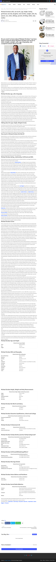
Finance (28, 4)
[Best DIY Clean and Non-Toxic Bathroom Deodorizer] (42, 28)
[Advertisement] (19, 30)
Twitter (13, 523)
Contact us (47, 560)
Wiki (4, 8)
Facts (38, 4)
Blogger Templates (8, 560)
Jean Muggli (22, 185)
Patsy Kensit (21, 501)
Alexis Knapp (15, 501)
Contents (2, 91)
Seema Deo (26, 501)
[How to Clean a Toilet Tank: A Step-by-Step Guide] (42, 35)
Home (10, 4)
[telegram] (55, 1)
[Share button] (22, 523)
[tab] (9, 4)
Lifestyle (19, 4)
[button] (55, 4)
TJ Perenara (7, 503)
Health (14, 4)
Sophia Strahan (31, 191)
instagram (52, 46)
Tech (24, 4)
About (44, 560)
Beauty (33, 4)
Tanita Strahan (13, 172)
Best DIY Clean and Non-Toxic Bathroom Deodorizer (50, 28)
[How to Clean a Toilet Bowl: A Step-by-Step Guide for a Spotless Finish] (42, 21)
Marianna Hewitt (4, 212)
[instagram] (53, 1)
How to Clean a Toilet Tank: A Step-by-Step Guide (49, 35)
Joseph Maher (10, 501)
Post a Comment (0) (19, 549)
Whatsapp (18, 523)
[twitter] (49, 1)
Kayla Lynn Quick (4, 215)
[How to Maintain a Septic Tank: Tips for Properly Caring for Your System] (42, 13)
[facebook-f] (47, 1)
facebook (44, 46)
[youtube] (51, 1)
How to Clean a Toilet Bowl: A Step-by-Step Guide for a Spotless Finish (49, 21)
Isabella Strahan (24, 191)
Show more (34, 534)
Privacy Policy (52, 560)
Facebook (8, 523)
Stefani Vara (3, 208)
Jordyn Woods (30, 501)
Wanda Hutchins (18, 162)
